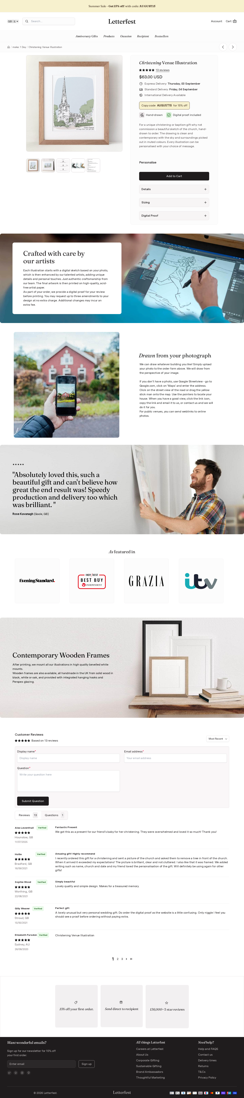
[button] (147, 70)
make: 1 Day (19, 47)
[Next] (115, 103)
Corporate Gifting (147, 1060)
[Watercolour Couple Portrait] (233, 47)
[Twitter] (9, 1073)
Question (23, 768)
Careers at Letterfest (149, 1049)
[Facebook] (16, 1073)
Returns (203, 1066)
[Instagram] (22, 1073)
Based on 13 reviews (44, 740)
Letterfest (50, 1093)
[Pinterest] (28, 1073)
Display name (26, 751)
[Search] (27, 21)
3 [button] (122, 959)
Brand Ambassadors (149, 1071)
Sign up (87, 1064)
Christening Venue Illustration (45, 47)
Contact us (205, 1054)
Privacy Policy (207, 1077)
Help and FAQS (208, 1049)
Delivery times (207, 1060)
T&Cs (201, 1071)
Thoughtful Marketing (150, 1077)
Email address (133, 751)
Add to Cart (174, 176)
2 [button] (117, 959)
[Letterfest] (122, 21)
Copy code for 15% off (164, 105)
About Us (142, 1054)
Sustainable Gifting (148, 1066)
